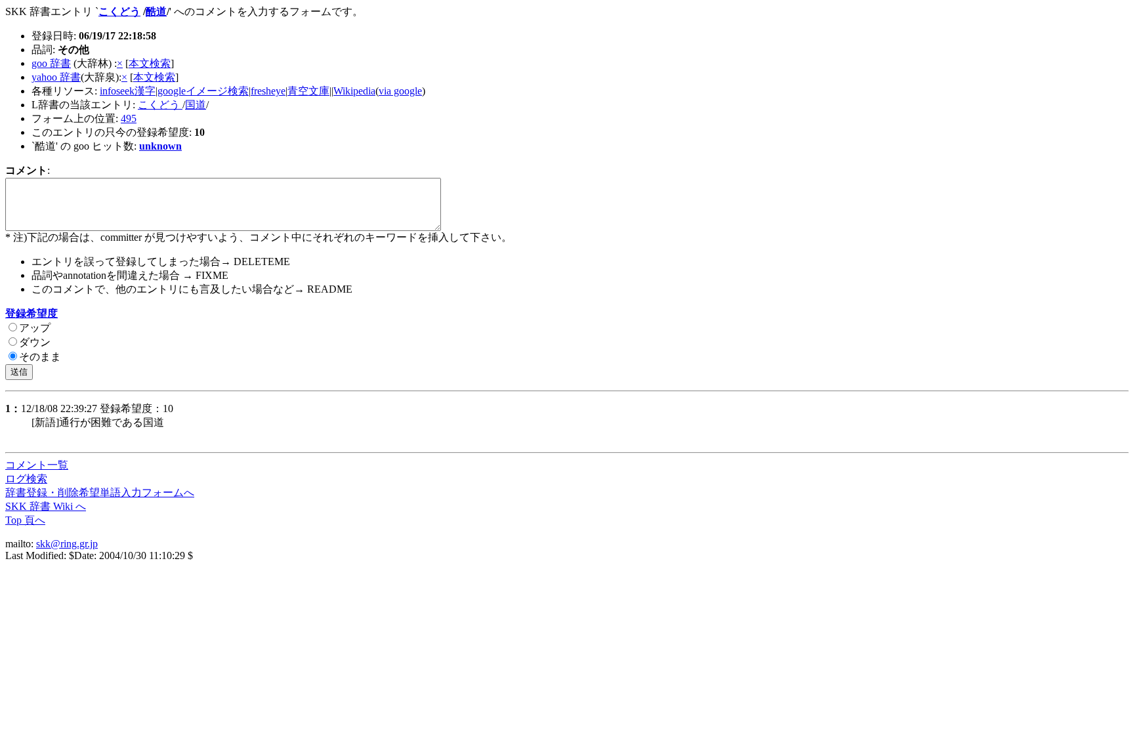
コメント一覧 (36, 465)
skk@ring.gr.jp (67, 543)
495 (128, 118)
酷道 (156, 11)
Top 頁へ (25, 520)
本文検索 (150, 63)
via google (400, 90)
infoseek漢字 (128, 90)
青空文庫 (308, 90)
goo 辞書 (51, 63)
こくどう (119, 11)
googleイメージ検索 (203, 90)
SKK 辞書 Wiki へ (45, 506)
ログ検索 (26, 478)
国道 (195, 104)
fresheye (268, 90)
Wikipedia (354, 90)
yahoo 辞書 (56, 77)
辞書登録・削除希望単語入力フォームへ (99, 492)
